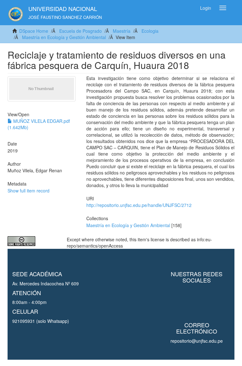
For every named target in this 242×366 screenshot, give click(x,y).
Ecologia (149, 31)
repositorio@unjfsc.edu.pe (196, 341)
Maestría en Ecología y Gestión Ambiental (64, 37)
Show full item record (28, 190)
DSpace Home (33, 31)
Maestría (121, 31)
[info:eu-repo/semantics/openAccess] (32, 241)
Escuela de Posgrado (80, 31)
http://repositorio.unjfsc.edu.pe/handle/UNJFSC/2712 (139, 205)
